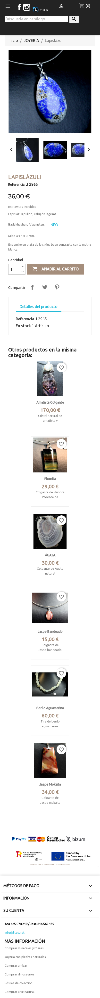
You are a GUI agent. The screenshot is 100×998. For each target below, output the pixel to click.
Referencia (25, 319)
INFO (54, 225)
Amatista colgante (50, 402)
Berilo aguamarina (50, 708)
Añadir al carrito (55, 269)
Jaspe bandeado (50, 631)
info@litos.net (15, 932)
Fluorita (50, 479)
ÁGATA (50, 555)
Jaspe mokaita (50, 784)
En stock (23, 326)
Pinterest (57, 287)
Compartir (32, 287)
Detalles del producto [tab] (39, 306)
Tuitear (45, 287)
